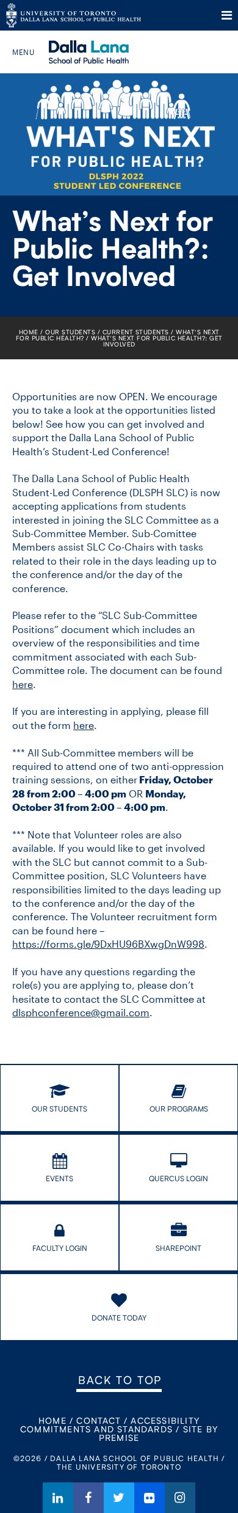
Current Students (136, 331)
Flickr (149, 1497)
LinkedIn (58, 1497)
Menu (226, 15)
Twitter (119, 1497)
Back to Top (120, 1380)
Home (28, 331)
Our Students (70, 331)
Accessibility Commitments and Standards (110, 1424)
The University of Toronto (73, 15)
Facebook (88, 1497)
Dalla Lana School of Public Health (105, 52)
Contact (98, 1420)
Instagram (180, 1497)
